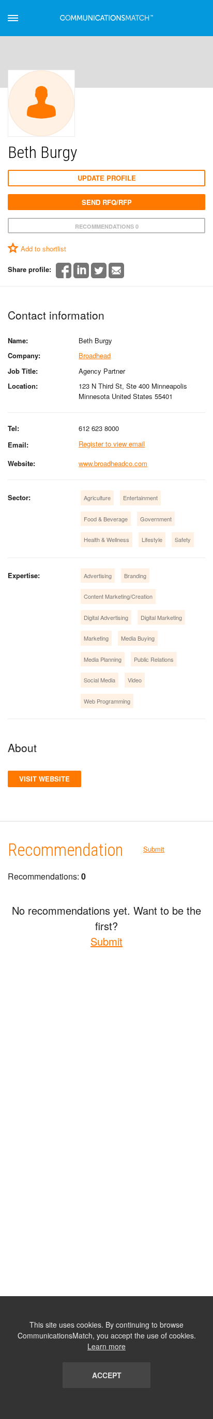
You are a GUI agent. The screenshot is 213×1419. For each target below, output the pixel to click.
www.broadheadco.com (113, 463)
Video (135, 680)
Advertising (98, 575)
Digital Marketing (161, 617)
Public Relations (154, 659)
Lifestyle (152, 539)
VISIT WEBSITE (44, 779)
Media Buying (138, 638)
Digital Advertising (106, 617)
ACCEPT (106, 1375)
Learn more (106, 1346)
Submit (153, 849)
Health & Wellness (106, 539)
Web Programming (107, 701)
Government (156, 519)
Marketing (96, 638)
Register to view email (112, 444)
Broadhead (95, 355)
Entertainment (140, 497)
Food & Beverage (106, 519)
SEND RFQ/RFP (107, 202)
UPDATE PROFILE (107, 178)
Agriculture (97, 497)
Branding (135, 575)
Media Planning (102, 659)
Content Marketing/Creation (118, 596)
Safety (183, 539)
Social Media (99, 680)
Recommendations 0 (107, 226)
